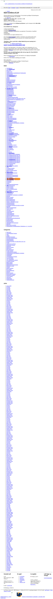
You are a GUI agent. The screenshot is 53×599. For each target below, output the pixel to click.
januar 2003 (8, 567)
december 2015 (9, 426)
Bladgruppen (9, 82)
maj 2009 (8, 506)
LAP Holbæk (9, 131)
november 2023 (9, 320)
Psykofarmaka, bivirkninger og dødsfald (14, 194)
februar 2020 (9, 371)
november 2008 (9, 513)
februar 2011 (9, 482)
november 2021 (9, 347)
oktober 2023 (9, 321)
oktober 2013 (9, 449)
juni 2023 (8, 326)
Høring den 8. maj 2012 (11, 225)
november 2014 (9, 436)
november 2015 (9, 427)
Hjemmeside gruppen (10, 245)
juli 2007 (8, 529)
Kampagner (8, 113)
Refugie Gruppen (9, 197)
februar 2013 (9, 455)
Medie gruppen (9, 171)
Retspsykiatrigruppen (10, 199)
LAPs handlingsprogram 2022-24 (13, 160)
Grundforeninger (9, 102)
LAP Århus (8, 128)
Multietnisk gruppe (10, 179)
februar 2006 (9, 547)
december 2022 (9, 332)
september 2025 (9, 298)
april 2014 (8, 443)
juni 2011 (8, 477)
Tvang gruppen (9, 276)
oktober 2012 (9, 460)
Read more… (33, 584)
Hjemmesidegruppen (10, 105)
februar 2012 (9, 469)
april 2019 (8, 383)
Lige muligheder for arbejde (12, 165)
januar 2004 (8, 562)
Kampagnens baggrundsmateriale (13, 218)
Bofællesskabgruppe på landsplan (13, 84)
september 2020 (9, 363)
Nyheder (8, 267)
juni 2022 (8, 339)
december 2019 (9, 374)
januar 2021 (8, 359)
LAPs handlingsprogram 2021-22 (13, 158)
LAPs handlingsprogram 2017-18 (13, 155)
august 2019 (8, 378)
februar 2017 (9, 411)
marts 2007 (8, 534)
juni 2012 (8, 464)
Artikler (8, 77)
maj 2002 (8, 568)
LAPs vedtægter (9, 164)
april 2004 (8, 560)
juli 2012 (8, 463)
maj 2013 (8, 453)
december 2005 (9, 548)
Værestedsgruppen (10, 211)
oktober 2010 (9, 486)
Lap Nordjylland (9, 257)
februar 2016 (9, 424)
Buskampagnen (9, 220)
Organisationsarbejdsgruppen (12, 184)
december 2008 (9, 512)
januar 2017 (8, 412)
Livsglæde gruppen (10, 261)
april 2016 (8, 421)
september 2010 (9, 488)
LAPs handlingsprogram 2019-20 (13, 157)
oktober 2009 (9, 500)
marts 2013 (8, 454)
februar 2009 (9, 510)
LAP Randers (9, 143)
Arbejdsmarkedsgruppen (11, 76)
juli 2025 (8, 301)
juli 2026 (8, 287)
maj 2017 (8, 407)
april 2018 (8, 396)
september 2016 (9, 416)
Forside (7, 100)
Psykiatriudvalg (9, 193)
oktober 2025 (9, 297)
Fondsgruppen (9, 95)
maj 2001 (8, 569)
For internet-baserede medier (12, 97)
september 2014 (9, 439)
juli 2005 (8, 551)
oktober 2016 (9, 414)
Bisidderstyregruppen (10, 81)
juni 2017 (8, 406)
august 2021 (8, 351)
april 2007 (8, 533)
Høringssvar (8, 107)
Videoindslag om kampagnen (12, 222)
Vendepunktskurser (10, 213)
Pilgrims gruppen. (10, 187)
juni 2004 (8, 557)
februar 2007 (9, 535)
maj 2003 (8, 565)
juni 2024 (8, 313)
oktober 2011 (9, 474)
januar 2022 (8, 345)
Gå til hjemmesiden (48, 577)
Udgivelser (8, 210)
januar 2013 (8, 456)
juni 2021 (8, 353)
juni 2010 (8, 491)
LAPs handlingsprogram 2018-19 (13, 156)
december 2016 (9, 413)
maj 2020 (8, 368)
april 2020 (8, 369)
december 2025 (9, 295)
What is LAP (9, 216)
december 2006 (9, 537)
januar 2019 (8, 387)
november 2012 (9, 459)
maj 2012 (8, 465)
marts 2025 (8, 305)
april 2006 (8, 544)
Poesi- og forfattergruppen (11, 189)
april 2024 (8, 316)
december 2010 (9, 484)
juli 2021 (8, 352)
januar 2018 (8, 399)
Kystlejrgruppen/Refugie (11, 118)
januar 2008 (8, 522)
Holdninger (8, 246)
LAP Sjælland (9, 147)
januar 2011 (8, 483)
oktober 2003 (9, 563)
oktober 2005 (9, 550)
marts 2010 (8, 495)
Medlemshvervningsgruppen (12, 175)
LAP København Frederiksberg (12, 134)
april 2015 (8, 432)
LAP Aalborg (9, 127)
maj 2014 (8, 442)
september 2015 (9, 429)
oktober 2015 (9, 428)
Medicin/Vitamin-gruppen (11, 170)
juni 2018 (8, 393)
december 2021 (9, 346)
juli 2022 (8, 338)
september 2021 (9, 349)
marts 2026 (8, 291)
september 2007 (9, 527)
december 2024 (9, 309)
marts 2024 (8, 317)
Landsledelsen (9, 124)
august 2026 (8, 285)
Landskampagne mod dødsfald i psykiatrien (15, 122)
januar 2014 (8, 446)
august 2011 (8, 475)
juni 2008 (8, 518)
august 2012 (8, 462)
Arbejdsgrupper (9, 74)
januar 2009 (8, 511)
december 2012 (9, 457)
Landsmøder (8, 126)
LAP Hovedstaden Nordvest (12, 133)
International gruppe (10, 111)
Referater (8, 196)
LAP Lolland (9, 138)
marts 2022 (8, 342)
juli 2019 (8, 380)
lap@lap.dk (9, 585)
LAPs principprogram (10, 163)
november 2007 (9, 525)
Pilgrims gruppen (9, 186)
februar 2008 (9, 521)
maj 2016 (8, 420)
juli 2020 (8, 366)
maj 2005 (8, 553)
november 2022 (9, 333)
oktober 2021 (9, 348)
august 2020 (8, 364)
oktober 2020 (9, 362)
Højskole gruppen (10, 247)
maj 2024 (8, 315)
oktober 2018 (9, 389)
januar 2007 (8, 536)
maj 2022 (8, 340)
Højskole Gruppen (10, 106)
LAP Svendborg (9, 148)
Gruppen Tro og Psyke (11, 103)
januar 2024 (8, 318)
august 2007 (8, 528)
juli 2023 (8, 325)
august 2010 (8, 489)
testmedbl (8, 206)
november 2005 (9, 549)
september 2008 (9, 515)
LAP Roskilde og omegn (11, 144)
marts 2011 (8, 481)
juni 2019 (8, 381)
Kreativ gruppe (9, 115)
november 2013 (9, 448)
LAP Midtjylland (9, 139)
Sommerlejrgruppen (10, 203)
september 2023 (9, 323)
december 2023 (9, 319)
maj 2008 (8, 519)
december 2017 (9, 400)
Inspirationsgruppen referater (12, 110)
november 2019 (9, 375)
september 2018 (9, 390)
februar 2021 (9, 357)
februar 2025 (9, 306)
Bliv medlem (9, 83)
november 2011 (9, 472)
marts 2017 (8, 410)
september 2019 (9, 377)
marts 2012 (8, 468)
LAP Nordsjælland (10, 69)
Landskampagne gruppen (11, 121)
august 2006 (8, 541)
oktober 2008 (9, 514)
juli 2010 (8, 490)
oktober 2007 (9, 526)
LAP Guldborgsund (10, 129)
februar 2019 (9, 385)
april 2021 (8, 355)
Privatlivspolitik (9, 219)
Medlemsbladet (9, 174)
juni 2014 (8, 441)
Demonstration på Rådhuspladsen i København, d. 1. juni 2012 (19, 226)
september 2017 (9, 403)
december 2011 (9, 471)
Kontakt (8, 114)
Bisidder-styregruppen (10, 79)
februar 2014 (9, 445)
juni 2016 (8, 419)
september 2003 (9, 564)
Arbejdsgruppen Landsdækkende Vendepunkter (16, 72)
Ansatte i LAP (9, 71)
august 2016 (8, 417)
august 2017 (8, 404)
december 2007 (9, 524)
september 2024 (9, 312)
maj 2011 (8, 478)
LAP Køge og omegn (10, 136)
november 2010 (9, 485)
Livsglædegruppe (9, 169)
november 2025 (9, 296)
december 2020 (9, 360)
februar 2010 (9, 496)
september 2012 (9, 461)
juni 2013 (8, 452)
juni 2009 (8, 505)
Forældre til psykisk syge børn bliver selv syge (15, 98)
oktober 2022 (9, 334)
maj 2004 (8, 558)
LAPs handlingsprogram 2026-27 (13, 162)
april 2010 (8, 493)
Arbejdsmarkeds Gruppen (11, 75)
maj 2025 (8, 303)
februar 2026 (9, 292)
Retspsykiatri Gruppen (11, 274)
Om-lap (7, 183)
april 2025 (8, 304)
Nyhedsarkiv (9, 180)
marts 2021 (8, 356)
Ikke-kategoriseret (10, 249)
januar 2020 (8, 373)
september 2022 (9, 335)
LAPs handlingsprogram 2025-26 (13, 161)
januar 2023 (8, 331)
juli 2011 (8, 476)
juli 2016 (8, 418)
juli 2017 (8, 405)
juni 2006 (8, 543)
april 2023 (8, 328)
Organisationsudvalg (10, 185)
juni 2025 (8, 302)
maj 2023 (8, 327)
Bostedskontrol (9, 85)
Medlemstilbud (9, 177)
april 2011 (8, 479)
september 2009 (9, 501)
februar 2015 (9, 434)
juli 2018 (8, 392)
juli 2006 (8, 542)
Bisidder (8, 78)
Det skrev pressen (10, 221)
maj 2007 (8, 532)
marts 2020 (8, 370)
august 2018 (8, 391)
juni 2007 (8, 531)
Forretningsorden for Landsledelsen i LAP (15, 99)
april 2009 (8, 507)
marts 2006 (8, 546)
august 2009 (8, 503)
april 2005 (8, 554)
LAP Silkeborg (9, 146)
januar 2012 (8, 470)
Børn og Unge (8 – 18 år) (11, 86)
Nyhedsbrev (8, 182)
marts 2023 (8, 330)
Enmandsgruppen (10, 89)
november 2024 (9, 310)
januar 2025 (8, 308)
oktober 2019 (9, 376)
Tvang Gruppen (9, 208)
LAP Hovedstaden (10, 132)
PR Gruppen (9, 190)
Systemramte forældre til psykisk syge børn (15, 205)
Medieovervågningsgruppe (11, 172)
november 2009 (9, 499)
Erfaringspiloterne (10, 90)
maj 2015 (8, 431)
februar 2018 (9, 398)
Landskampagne (9, 120)
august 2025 (8, 299)
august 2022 (8, 337)
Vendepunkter (9, 212)
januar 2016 (8, 425)
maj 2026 (8, 289)
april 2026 (8, 290)
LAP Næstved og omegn (11, 140)
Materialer (8, 223)
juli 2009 (8, 504)
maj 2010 (8, 492)
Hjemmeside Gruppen (10, 104)
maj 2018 (8, 395)
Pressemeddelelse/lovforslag (12, 191)
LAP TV (8, 150)
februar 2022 (9, 344)
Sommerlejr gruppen (10, 275)
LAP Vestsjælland (10, 153)
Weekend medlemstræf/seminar (12, 215)
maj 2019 (8, 382)
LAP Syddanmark (10, 149)
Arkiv (7, 234)
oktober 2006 (9, 540)
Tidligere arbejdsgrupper (11, 207)
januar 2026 (8, 294)
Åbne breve (8, 70)
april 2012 (8, 467)
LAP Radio (8, 142)
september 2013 (9, 450)
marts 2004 (8, 561)
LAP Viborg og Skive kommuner (13, 154)
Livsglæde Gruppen (10, 168)
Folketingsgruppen (10, 92)
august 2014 (8, 440)
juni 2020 (8, 367)
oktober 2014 (9, 438)
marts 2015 (8, 433)
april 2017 (8, 409)
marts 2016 (8, 423)
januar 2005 (8, 555)
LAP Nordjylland (9, 141)
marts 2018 (8, 397)
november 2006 (9, 539)
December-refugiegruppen (11, 88)
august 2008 (8, 517)
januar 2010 (8, 497)
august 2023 (8, 324)
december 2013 (9, 447)
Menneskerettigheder (10, 178)
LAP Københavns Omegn (11, 135)
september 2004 (9, 556)
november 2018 (9, 388)
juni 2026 (8, 288)
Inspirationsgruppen (10, 108)
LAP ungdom (9, 151)
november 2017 (9, 402)
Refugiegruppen (9, 198)
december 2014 (9, 435)
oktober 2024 (9, 311)
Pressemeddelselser (10, 270)
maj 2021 (8, 354)
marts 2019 (8, 384)
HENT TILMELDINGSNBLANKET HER (14, 45)
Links (7, 167)
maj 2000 (8, 570)
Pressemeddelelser (10, 192)
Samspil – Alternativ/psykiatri (12, 201)
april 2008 (8, 520)
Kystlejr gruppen (9, 250)
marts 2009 (8, 508)
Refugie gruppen (9, 272)
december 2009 (9, 498)
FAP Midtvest (9, 68)
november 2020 (9, 361)
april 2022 (8, 341)
